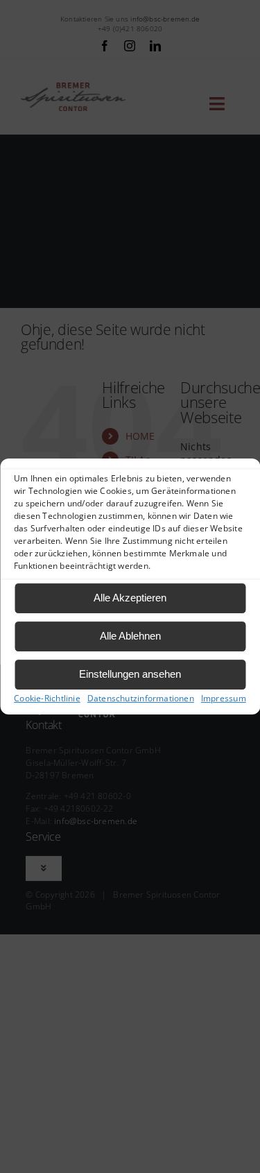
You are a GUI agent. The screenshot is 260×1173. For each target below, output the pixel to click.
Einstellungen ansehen (130, 674)
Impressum (223, 698)
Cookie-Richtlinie (47, 698)
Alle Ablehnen (130, 636)
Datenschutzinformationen (140, 698)
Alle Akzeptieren (130, 597)
